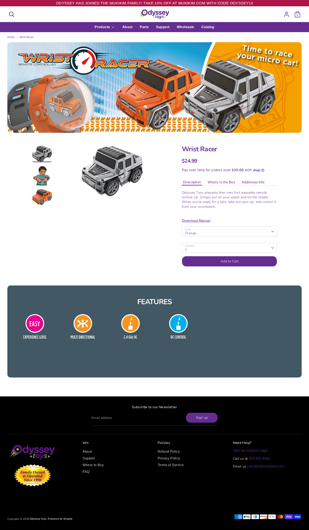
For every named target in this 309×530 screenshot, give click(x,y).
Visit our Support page (250, 450)
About (127, 27)
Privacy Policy (169, 458)
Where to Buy (93, 465)
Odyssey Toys (38, 518)
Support (163, 27)
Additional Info (253, 182)
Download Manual (196, 220)
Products (103, 27)
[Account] (286, 14)
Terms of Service (171, 465)
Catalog (207, 27)
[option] (112, 172)
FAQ (86, 471)
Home (11, 37)
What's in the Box (221, 182)
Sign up (202, 417)
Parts (144, 27)
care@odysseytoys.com (265, 466)
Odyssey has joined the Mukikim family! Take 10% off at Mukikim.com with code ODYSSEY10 (154, 3)
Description (192, 182)
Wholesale (185, 27)
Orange (190, 233)
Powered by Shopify (60, 518)
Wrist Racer (27, 37)
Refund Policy (169, 451)
